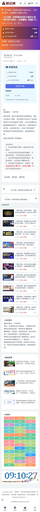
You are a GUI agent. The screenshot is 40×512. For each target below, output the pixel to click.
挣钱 (19, 441)
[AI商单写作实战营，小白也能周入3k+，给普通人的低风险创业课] (9, 363)
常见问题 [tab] (19, 55)
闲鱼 (19, 465)
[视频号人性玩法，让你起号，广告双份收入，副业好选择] (9, 392)
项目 (30, 465)
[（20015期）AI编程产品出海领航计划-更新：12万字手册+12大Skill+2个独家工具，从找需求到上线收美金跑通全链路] (8, 223)
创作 (9, 425)
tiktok (30, 418)
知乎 (9, 455)
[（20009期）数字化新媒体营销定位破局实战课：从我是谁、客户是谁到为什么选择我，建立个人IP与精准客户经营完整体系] (8, 288)
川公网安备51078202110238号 (20, 501)
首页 (13, 61)
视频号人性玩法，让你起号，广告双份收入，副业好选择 (25, 393)
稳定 (19, 455)
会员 (15, 510)
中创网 (3, 23)
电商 (19, 451)
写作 (30, 421)
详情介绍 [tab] (9, 55)
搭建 (30, 441)
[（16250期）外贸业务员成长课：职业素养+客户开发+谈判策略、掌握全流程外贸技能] (9, 383)
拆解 (9, 441)
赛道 (9, 465)
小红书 (20, 431)
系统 (9, 458)
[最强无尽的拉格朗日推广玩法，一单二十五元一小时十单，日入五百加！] (9, 372)
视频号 (30, 461)
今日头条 (9, 421)
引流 (9, 435)
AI (9, 418)
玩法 (9, 451)
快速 (30, 435)
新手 (30, 445)
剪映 (19, 425)
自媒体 (20, 458)
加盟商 (25, 510)
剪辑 (30, 425)
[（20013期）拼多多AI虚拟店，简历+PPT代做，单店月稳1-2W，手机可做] (8, 245)
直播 (30, 451)
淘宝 (19, 448)
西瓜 (30, 458)
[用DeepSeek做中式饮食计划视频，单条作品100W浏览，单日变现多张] (9, 402)
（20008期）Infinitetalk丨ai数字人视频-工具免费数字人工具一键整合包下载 (26, 298)
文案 (19, 445)
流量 (9, 448)
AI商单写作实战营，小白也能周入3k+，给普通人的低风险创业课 (26, 363)
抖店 (19, 438)
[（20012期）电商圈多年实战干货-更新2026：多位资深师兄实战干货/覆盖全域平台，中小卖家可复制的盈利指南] (8, 256)
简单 (30, 455)
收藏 (8, 177)
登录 (31, 3)
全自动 (20, 421)
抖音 (30, 438)
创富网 (17, 492)
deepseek (19, 418)
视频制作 (19, 461)
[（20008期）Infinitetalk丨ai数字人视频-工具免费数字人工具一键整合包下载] (8, 299)
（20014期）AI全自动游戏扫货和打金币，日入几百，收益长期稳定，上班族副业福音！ (25, 234)
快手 (19, 435)
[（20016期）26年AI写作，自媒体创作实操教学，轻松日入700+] (8, 213)
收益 (9, 445)
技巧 (9, 438)
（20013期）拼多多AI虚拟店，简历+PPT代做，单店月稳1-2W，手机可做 (25, 245)
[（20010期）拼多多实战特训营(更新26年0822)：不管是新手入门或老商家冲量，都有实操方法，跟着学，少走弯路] (8, 277)
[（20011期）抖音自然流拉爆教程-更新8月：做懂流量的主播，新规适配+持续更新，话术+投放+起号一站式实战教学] (8, 266)
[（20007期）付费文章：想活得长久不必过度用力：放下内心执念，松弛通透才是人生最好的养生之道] (8, 309)
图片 (30, 428)
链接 (23, 177)
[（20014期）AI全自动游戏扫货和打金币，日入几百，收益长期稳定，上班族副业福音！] (8, 233)
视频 (9, 461)
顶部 (35, 510)
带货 (30, 431)
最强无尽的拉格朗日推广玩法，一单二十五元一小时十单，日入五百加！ (25, 373)
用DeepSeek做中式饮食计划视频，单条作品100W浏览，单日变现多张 (26, 403)
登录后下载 (20, 86)
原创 (19, 428)
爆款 (30, 448)
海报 (15, 177)
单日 (9, 428)
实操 (9, 431)
